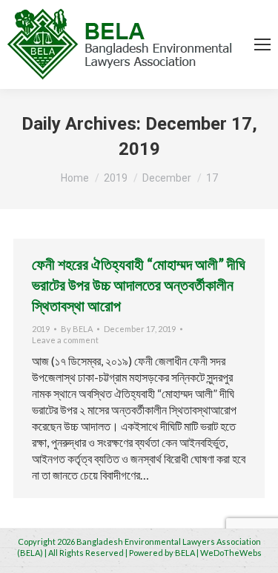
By (77, 329)
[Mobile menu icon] (262, 44)
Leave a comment (65, 340)
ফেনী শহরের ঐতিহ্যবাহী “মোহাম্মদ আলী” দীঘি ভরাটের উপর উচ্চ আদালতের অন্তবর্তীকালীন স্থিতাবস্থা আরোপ (138, 284)
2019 (41, 329)
